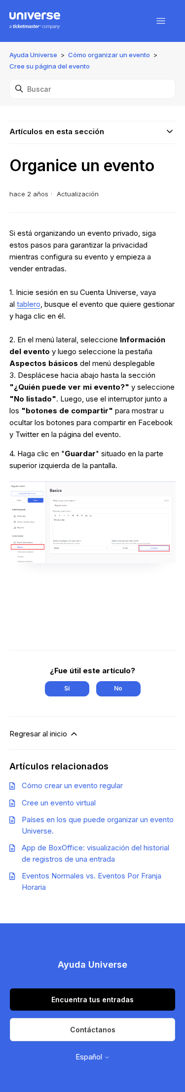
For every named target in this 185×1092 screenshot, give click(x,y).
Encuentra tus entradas (92, 999)
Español (89, 1057)
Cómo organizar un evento (109, 55)
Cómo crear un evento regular (72, 785)
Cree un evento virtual (59, 802)
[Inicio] (34, 21)
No (118, 688)
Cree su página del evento (49, 66)
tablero (28, 304)
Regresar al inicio (39, 733)
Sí (67, 688)
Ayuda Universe (33, 55)
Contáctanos (92, 1029)
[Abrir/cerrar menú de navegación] (161, 21)
